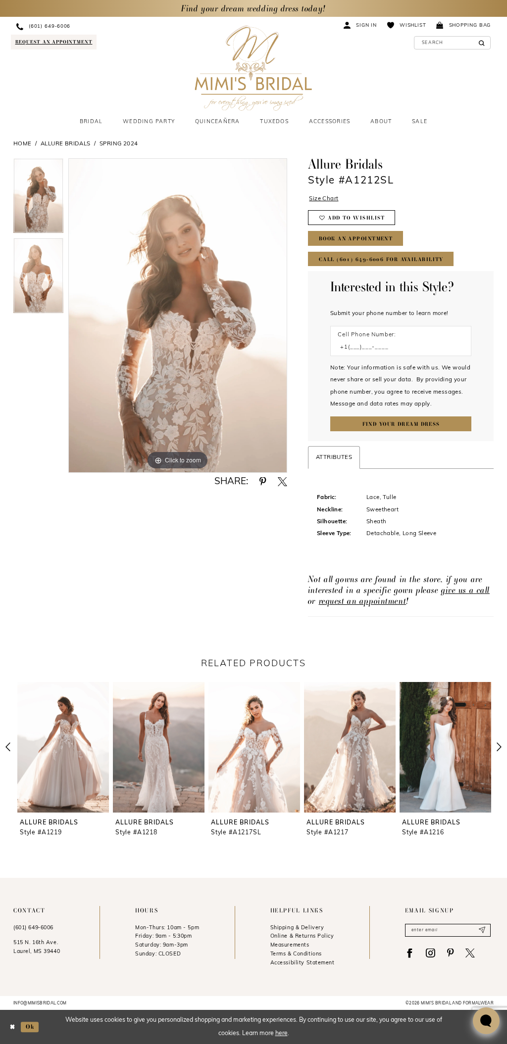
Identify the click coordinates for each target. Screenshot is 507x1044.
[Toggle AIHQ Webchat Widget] (486, 1020)
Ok (30, 1027)
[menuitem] (85, 26)
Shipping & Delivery (297, 928)
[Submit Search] (481, 42)
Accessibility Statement (302, 963)
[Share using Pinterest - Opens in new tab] (262, 482)
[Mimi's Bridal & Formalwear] (253, 68)
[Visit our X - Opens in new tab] (470, 953)
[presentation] (63, 747)
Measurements (289, 945)
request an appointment (362, 600)
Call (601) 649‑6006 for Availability (381, 259)
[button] (360, 25)
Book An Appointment (356, 238)
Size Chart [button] (323, 199)
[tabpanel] (38, 198)
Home (22, 144)
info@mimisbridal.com (40, 1003)
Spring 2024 (119, 144)
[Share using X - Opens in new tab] (282, 482)
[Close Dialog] (12, 1027)
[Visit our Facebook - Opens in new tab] (409, 953)
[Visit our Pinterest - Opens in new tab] (450, 953)
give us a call (465, 589)
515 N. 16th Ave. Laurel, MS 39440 (36, 947)
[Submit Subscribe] (482, 930)
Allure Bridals (66, 144)
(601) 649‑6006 (33, 928)
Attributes (334, 457)
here (281, 1034)
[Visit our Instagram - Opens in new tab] (430, 953)
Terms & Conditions (296, 954)
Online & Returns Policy (302, 936)
